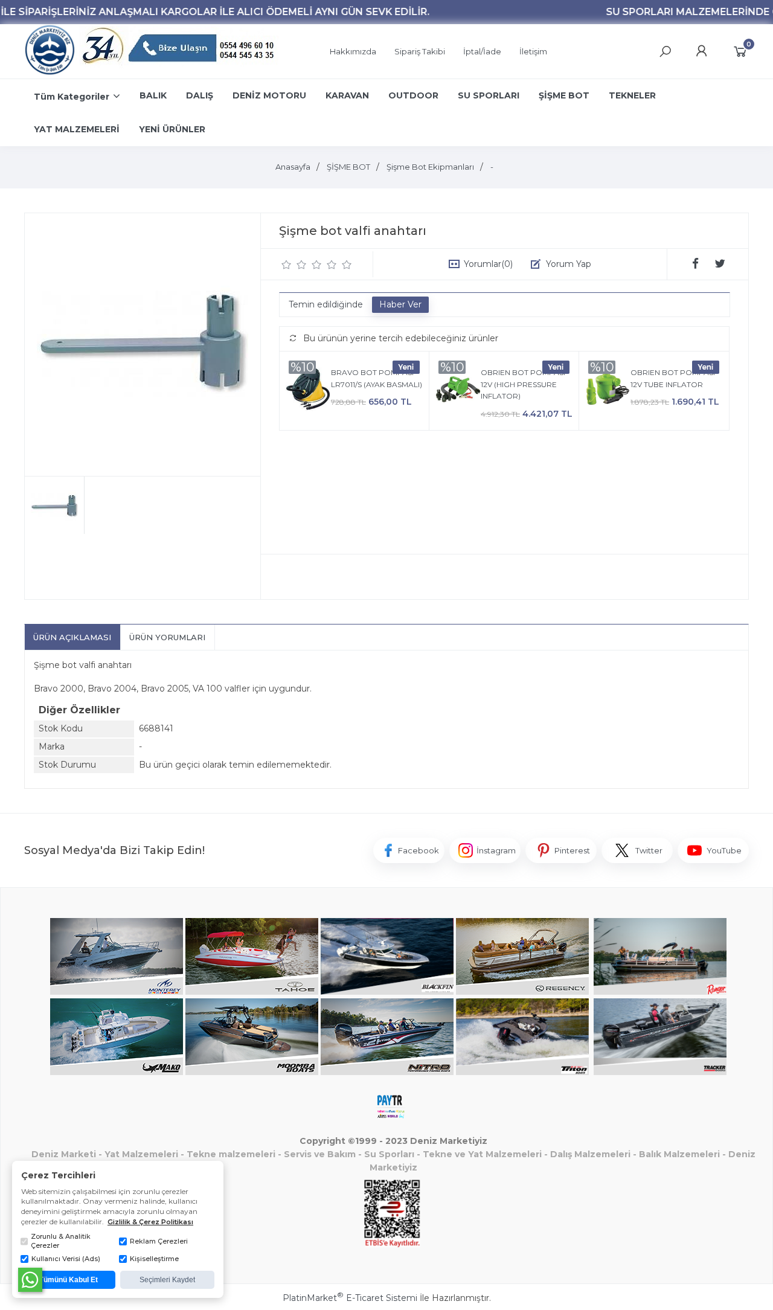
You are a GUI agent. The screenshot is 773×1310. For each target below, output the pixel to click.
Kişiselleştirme (154, 1258)
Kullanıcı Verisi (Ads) (65, 1258)
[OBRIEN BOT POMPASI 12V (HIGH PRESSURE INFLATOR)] (458, 391)
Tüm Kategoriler (71, 96)
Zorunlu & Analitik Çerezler (61, 1241)
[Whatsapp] (30, 1280)
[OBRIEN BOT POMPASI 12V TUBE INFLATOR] (607, 391)
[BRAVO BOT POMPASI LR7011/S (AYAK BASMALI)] (308, 391)
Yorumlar (488, 263)
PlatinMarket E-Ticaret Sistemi (350, 1297)
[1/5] (286, 264)
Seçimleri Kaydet (167, 1280)
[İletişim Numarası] (179, 51)
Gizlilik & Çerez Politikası (150, 1222)
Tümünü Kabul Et (68, 1280)
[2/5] (294, 264)
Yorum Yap (568, 263)
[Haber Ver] (400, 305)
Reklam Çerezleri (159, 1241)
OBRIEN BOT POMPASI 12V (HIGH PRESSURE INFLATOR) (523, 384)
